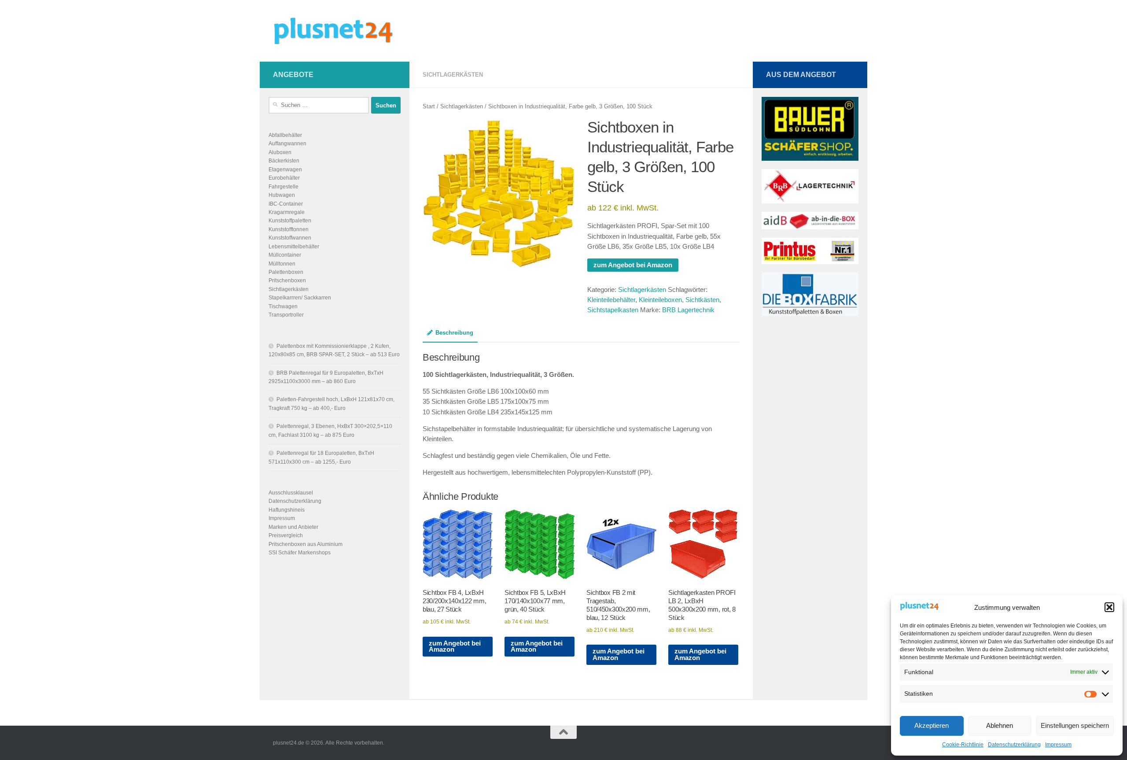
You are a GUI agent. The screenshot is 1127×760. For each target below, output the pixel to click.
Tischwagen (283, 306)
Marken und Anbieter (293, 527)
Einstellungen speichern (1075, 725)
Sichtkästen (702, 299)
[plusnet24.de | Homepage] (341, 31)
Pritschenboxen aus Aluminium (306, 544)
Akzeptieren (931, 725)
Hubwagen (282, 195)
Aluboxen (280, 152)
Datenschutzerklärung (1014, 745)
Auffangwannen (287, 143)
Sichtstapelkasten (612, 310)
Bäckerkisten (284, 161)
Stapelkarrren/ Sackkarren (300, 298)
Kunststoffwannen (290, 238)
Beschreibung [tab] (454, 332)
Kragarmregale (287, 212)
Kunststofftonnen (289, 229)
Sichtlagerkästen (453, 74)
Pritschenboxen (287, 280)
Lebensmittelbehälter (294, 246)
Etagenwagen (285, 169)
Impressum (1058, 745)
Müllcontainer (285, 255)
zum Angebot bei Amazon (632, 265)
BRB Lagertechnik (688, 310)
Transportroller (286, 315)
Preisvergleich (286, 535)
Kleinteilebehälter (611, 299)
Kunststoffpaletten (290, 221)
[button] (1109, 607)
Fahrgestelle (283, 187)
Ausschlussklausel (291, 493)
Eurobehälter (284, 178)
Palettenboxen (286, 272)
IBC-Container (286, 204)
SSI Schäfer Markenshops (300, 553)
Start (429, 106)
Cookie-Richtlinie (962, 745)
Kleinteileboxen (660, 299)
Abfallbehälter (285, 135)
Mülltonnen (282, 264)
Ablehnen (999, 725)
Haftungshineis (287, 510)
